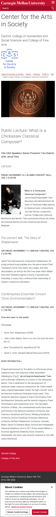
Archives (36, 74)
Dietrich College (8, 453)
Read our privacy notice (21, 507)
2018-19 (45, 74)
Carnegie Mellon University (24, 3)
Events (28, 74)
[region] (28, 500)
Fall (52, 74)
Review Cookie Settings (17, 512)
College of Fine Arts (10, 458)
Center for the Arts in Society (26, 20)
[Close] (52, 487)
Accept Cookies (40, 512)
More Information (10, 361)
